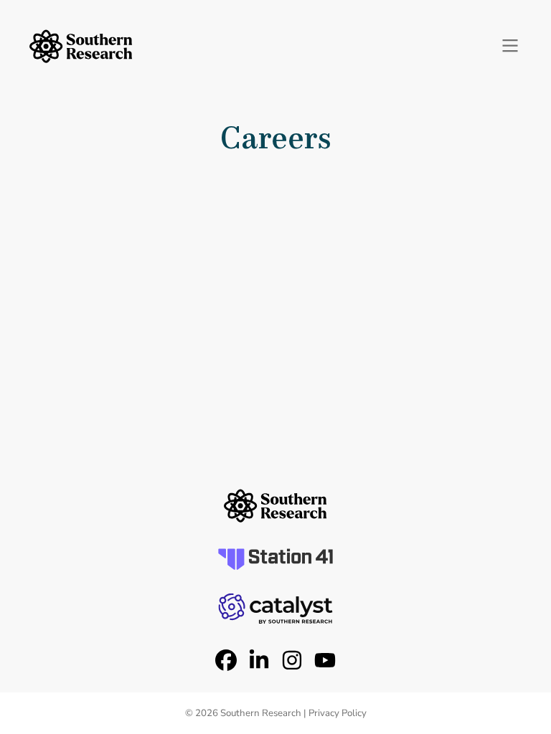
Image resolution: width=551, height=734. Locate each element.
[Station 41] (275, 559)
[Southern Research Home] (81, 46)
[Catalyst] (275, 608)
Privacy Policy (338, 713)
